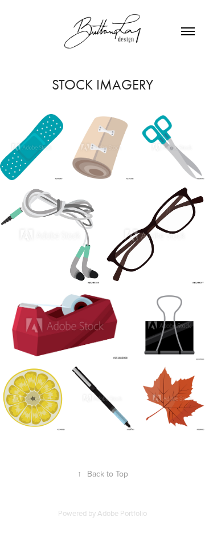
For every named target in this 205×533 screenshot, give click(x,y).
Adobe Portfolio (122, 513)
